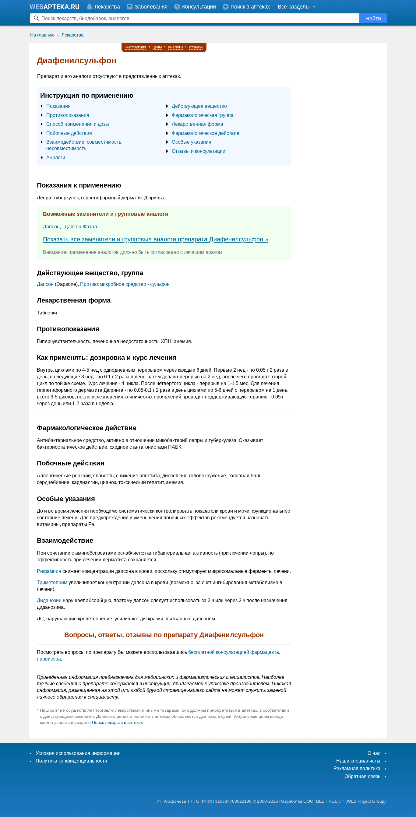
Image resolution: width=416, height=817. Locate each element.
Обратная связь (362, 776)
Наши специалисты (358, 760)
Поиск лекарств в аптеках (117, 722)
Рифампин (49, 571)
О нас (374, 753)
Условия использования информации (78, 753)
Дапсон (51, 226)
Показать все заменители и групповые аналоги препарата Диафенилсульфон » (155, 239)
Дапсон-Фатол (81, 226)
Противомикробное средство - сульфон (125, 284)
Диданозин (49, 600)
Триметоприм (52, 582)
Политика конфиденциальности (71, 760)
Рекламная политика (356, 768)
